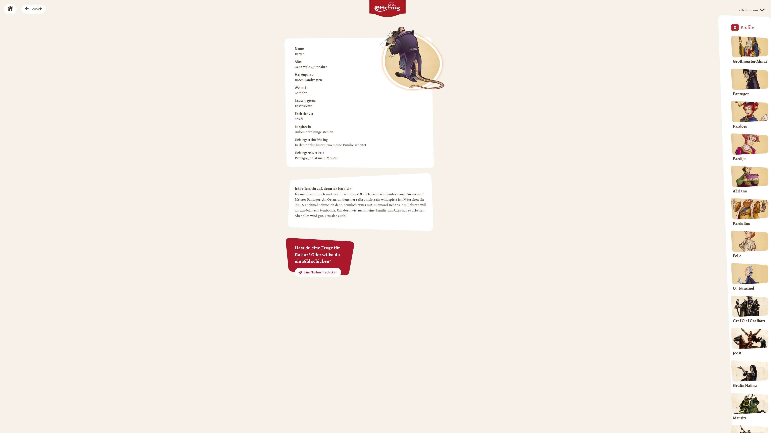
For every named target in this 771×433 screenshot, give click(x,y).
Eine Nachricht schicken (320, 272)
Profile (747, 27)
